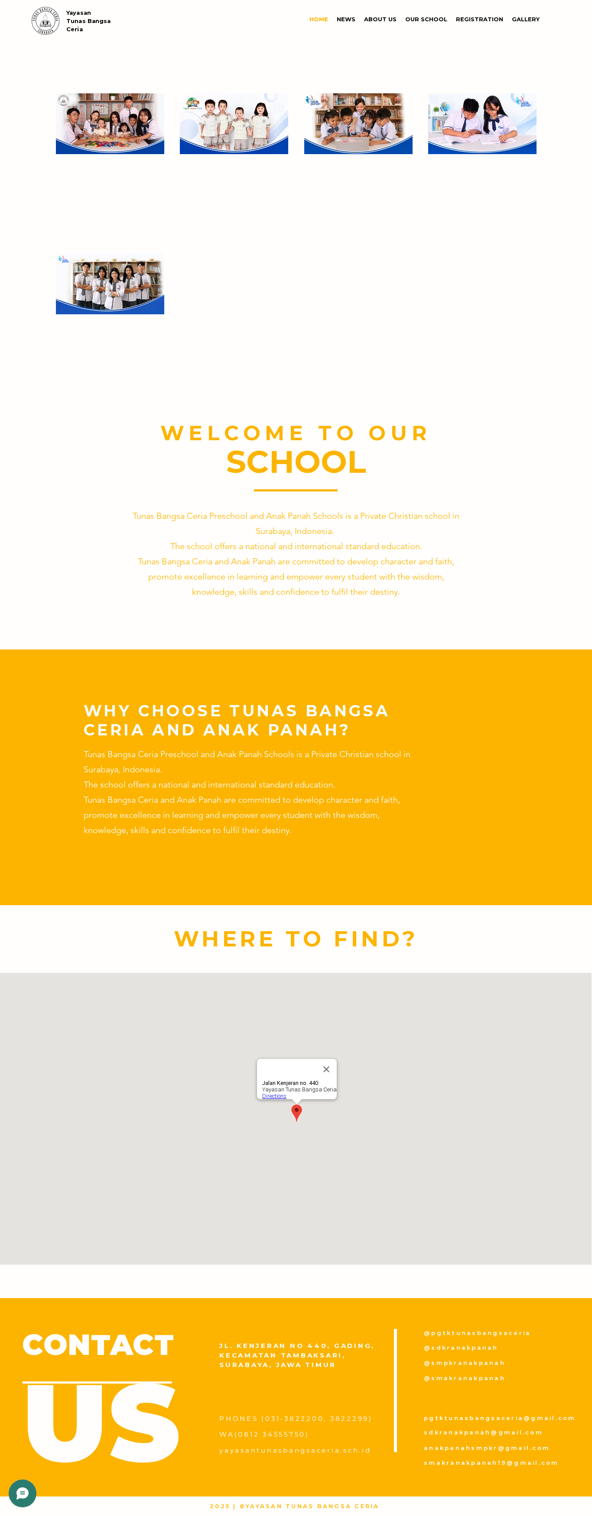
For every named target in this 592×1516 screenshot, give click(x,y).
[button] (380, 19)
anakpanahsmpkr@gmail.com (487, 1447)
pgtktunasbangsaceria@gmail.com (500, 1417)
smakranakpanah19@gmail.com (491, 1462)
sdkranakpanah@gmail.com (483, 1432)
